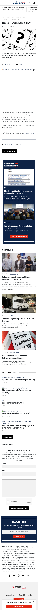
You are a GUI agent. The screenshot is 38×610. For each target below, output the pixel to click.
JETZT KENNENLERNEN (19, 236)
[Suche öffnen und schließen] (30, 2)
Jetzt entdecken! (19, 606)
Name (3, 470)
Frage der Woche (28, 133)
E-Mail (4, 463)
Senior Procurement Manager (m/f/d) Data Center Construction (18, 426)
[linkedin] (23, 575)
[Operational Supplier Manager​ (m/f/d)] (13, 377)
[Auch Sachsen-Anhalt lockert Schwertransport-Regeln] (19, 340)
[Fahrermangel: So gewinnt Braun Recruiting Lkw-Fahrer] (19, 262)
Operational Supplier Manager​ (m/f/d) (18, 380)
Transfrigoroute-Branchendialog (18, 226)
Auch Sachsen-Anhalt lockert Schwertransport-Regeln (14, 357)
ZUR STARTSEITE (9, 151)
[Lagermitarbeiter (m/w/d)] (9, 401)
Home (3, 17)
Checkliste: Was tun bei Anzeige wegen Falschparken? (18, 192)
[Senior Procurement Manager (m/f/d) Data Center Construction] (19, 422)
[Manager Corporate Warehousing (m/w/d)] (14, 388)
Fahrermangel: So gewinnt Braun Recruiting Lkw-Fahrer (16, 278)
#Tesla (11, 315)
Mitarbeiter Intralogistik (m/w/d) (16, 413)
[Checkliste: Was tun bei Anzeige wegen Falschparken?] (19, 177)
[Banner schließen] (32, 601)
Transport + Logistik (21, 17)
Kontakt (22, 595)
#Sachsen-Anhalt (14, 352)
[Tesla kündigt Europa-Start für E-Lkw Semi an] (19, 303)
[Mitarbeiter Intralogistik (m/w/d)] (11, 411)
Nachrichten (10, 17)
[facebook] (9, 575)
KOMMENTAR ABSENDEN (19, 508)
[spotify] (28, 575)
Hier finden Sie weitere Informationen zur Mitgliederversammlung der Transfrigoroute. (16, 229)
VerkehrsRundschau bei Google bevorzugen (18, 69)
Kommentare (9, 64)
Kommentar (5, 478)
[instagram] (19, 575)
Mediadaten (10, 595)
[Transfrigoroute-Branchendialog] (19, 212)
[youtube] (14, 575)
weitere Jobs (7, 437)
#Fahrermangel (14, 274)
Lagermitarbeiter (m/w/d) (13, 403)
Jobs (30, 595)
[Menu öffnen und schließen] (3, 2)
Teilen (20, 64)
